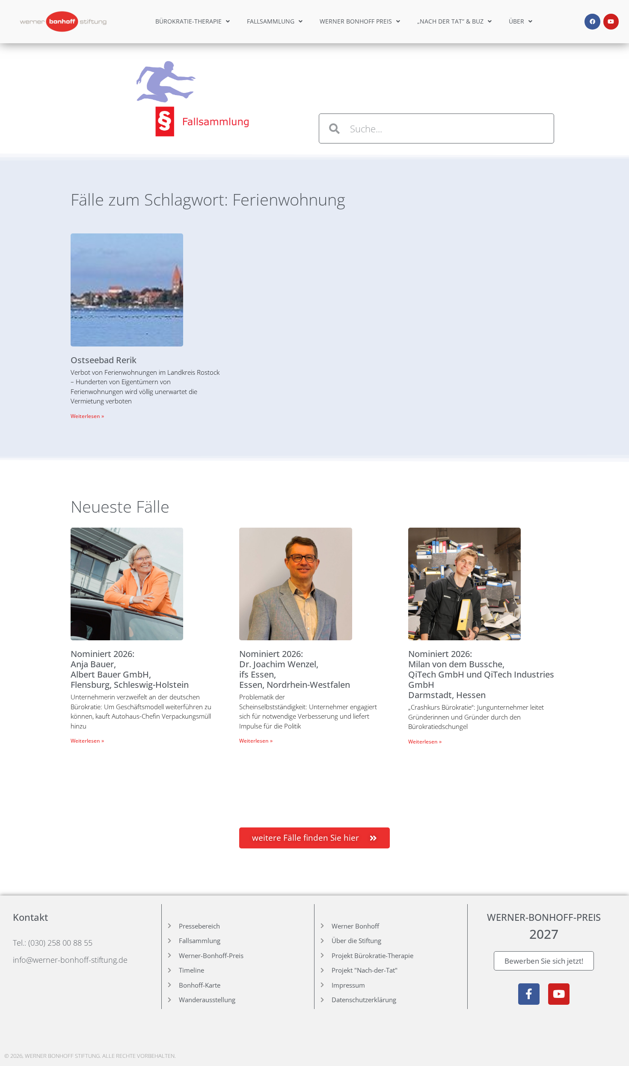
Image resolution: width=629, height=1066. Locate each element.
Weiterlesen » (87, 416)
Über (516, 21)
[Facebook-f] (529, 994)
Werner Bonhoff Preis (356, 21)
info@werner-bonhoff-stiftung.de (70, 960)
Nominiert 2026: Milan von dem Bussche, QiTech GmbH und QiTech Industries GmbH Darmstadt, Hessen (481, 674)
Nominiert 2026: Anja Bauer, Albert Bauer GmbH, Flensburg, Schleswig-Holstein (130, 669)
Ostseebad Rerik (103, 360)
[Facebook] (592, 21)
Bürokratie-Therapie (188, 21)
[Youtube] (611, 21)
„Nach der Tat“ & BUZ (450, 21)
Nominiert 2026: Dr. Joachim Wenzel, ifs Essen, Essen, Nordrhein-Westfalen (294, 669)
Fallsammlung (270, 21)
